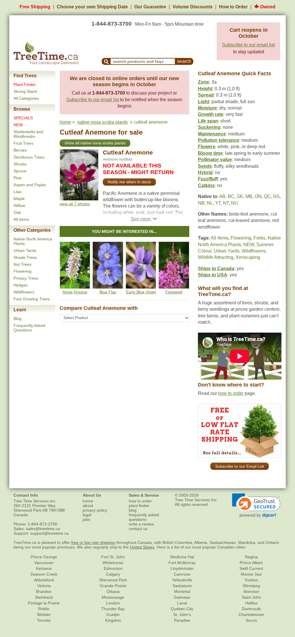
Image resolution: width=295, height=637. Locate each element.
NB (201, 203)
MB (248, 196)
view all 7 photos (75, 203)
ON (258, 196)
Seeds (205, 166)
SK (240, 196)
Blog (18, 318)
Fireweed (173, 292)
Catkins (206, 185)
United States (142, 547)
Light (203, 101)
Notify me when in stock (129, 182)
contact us (138, 528)
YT (218, 203)
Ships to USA (212, 274)
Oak (17, 212)
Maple (19, 198)
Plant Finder (25, 84)
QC (267, 196)
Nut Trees (22, 264)
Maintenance (212, 133)
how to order (230, 393)
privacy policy (95, 510)
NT (226, 203)
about (88, 505)
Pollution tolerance (218, 140)
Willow (19, 205)
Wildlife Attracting (215, 257)
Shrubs (20, 164)
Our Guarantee (150, 6)
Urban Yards (25, 250)
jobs (86, 519)
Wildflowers (24, 292)
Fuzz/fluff (208, 178)
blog (133, 510)
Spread (206, 95)
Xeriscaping (248, 257)
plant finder (139, 505)
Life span (208, 120)
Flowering (22, 271)
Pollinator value (215, 159)
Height (205, 88)
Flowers (206, 146)
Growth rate (210, 114)
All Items (21, 219)
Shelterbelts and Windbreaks (28, 134)
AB (222, 196)
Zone (203, 82)
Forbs (259, 237)
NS (276, 196)
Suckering (209, 127)
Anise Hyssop (75, 292)
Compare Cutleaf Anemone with (99, 308)
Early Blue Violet (141, 292)
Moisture (207, 107)
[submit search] (106, 61)
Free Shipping (35, 6)
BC (231, 196)
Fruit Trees (23, 143)
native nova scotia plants (102, 122)
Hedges (21, 285)
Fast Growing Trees (32, 299)
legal (87, 514)
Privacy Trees (26, 278)
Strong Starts (25, 91)
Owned (267, 6)
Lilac (18, 191)
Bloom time (210, 153)
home (65, 122)
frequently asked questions (144, 517)
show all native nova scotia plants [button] (95, 143)
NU (234, 203)
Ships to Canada (216, 268)
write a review (141, 524)
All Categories (26, 98)
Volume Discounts (193, 6)
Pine (18, 178)
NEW (18, 124)
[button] (144, 218)
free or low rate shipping (93, 542)
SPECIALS (23, 118)
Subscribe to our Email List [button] (239, 466)
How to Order (233, 6)
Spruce (20, 171)
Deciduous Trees (29, 157)
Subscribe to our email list (248, 44)
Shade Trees (25, 257)
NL (210, 203)
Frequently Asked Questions (29, 327)
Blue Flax (107, 292)
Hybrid (205, 172)
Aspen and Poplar (30, 184)
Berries (20, 150)
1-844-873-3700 (112, 24)
